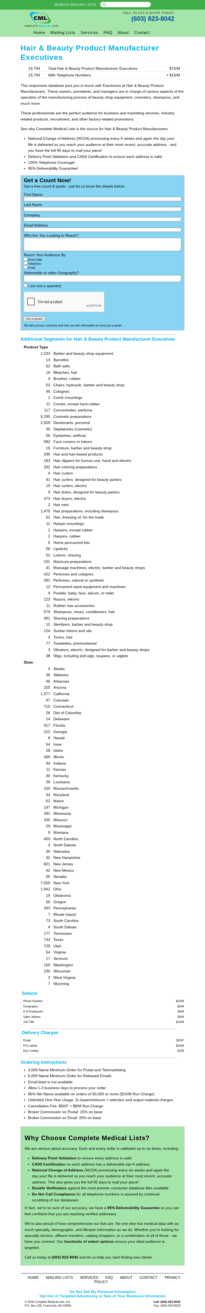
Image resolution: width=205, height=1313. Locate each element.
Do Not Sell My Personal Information (103, 1291)
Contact (142, 32)
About (123, 32)
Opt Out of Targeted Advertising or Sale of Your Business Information (103, 1296)
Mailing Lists (63, 32)
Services (89, 32)
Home (39, 32)
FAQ (108, 32)
